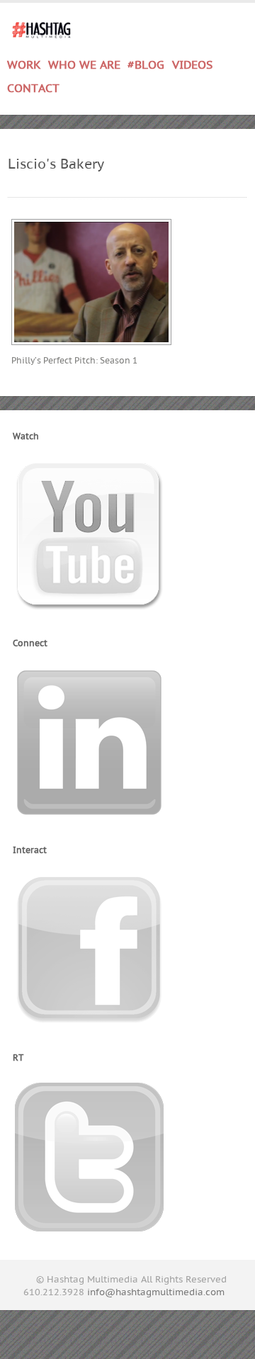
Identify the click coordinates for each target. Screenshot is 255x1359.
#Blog (146, 65)
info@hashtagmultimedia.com (156, 1292)
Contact (33, 88)
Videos (192, 65)
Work (24, 63)
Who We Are (84, 65)
